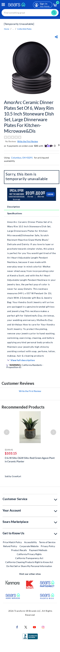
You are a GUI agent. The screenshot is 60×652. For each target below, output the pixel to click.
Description (13, 206)
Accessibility (30, 542)
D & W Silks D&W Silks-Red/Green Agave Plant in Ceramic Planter (30, 459)
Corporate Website (29, 546)
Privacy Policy (48, 546)
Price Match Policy (12, 542)
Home (6, 29)
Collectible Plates (24, 29)
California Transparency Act (29, 558)
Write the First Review (27, 141)
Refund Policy (10, 546)
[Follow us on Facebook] (17, 627)
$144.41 (9, 449)
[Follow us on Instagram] (43, 627)
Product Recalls (19, 550)
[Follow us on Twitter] (26, 627)
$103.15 (11, 453)
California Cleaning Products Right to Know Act (29, 562)
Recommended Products (23, 407)
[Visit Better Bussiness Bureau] (30, 636)
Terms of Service (47, 542)
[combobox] (30, 12)
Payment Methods (38, 550)
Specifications (14, 213)
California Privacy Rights (29, 554)
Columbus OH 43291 (22, 157)
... (13, 29)
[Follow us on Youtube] (34, 627)
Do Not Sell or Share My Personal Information (29, 566)
